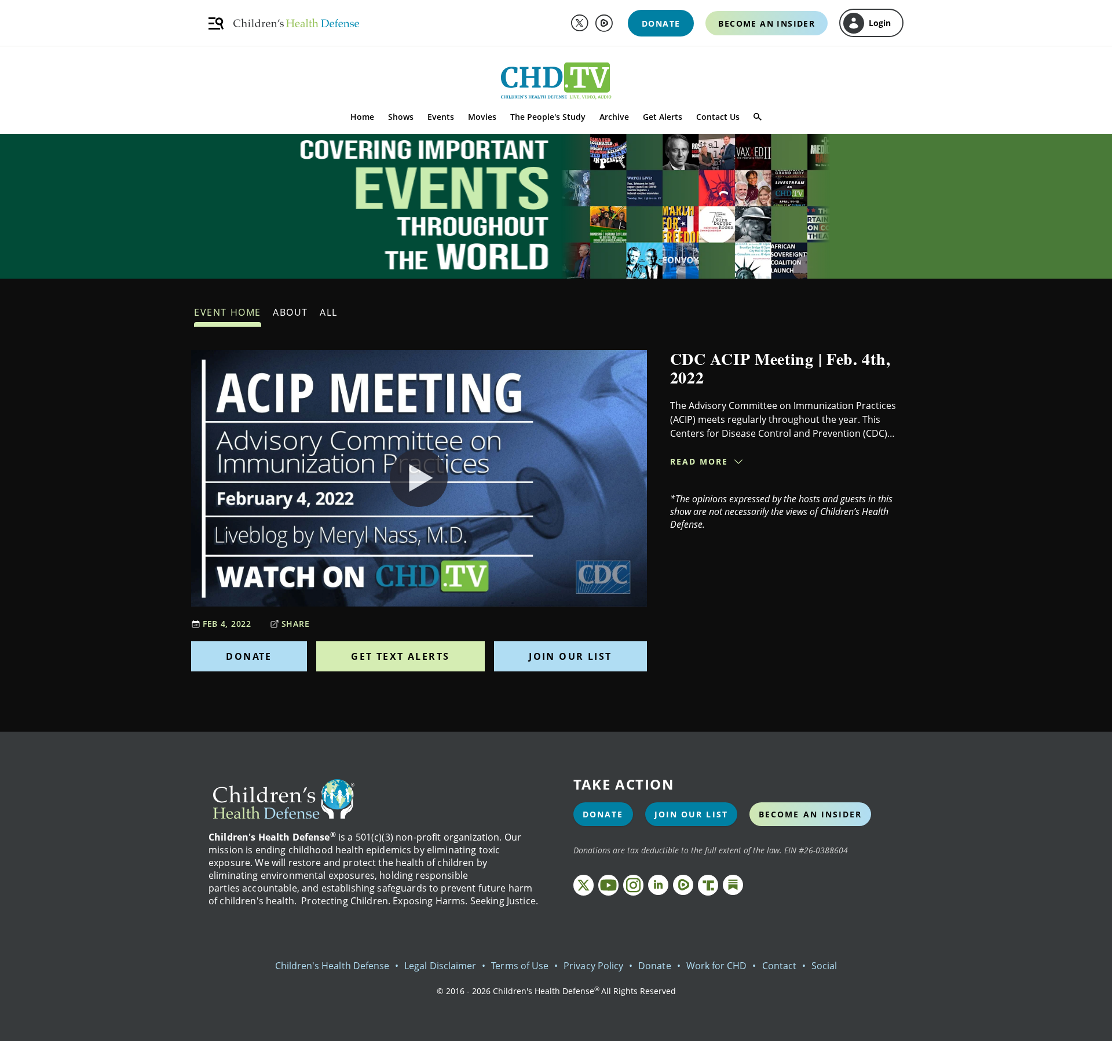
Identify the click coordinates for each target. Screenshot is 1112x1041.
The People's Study (548, 116)
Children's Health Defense (332, 965)
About (290, 312)
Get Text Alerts (400, 656)
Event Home (227, 312)
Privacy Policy (593, 965)
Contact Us (718, 116)
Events (440, 116)
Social (824, 965)
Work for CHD (716, 965)
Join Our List (570, 656)
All (329, 312)
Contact (779, 965)
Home (362, 116)
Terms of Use (519, 965)
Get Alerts (662, 116)
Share (295, 623)
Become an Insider (810, 814)
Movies (482, 116)
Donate (249, 656)
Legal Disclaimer (440, 965)
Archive (614, 116)
